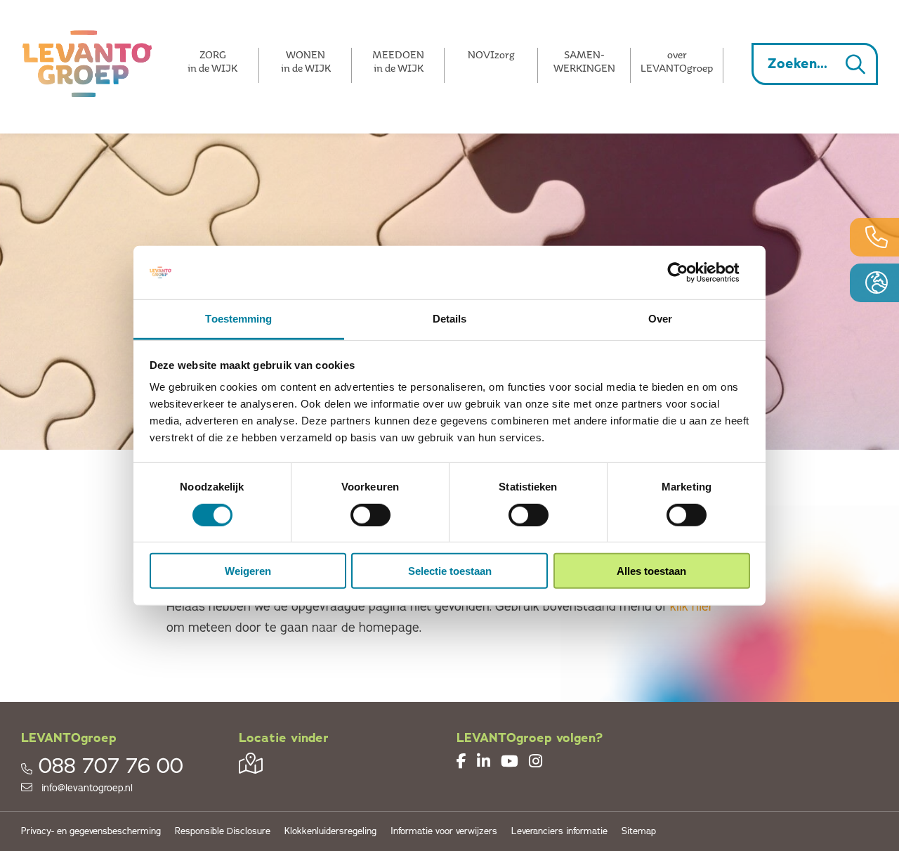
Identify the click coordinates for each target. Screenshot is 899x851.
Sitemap (639, 831)
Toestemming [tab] (238, 319)
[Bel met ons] (874, 237)
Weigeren (248, 571)
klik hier (692, 606)
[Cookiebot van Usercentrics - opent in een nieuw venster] (688, 272)
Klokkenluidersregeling (330, 831)
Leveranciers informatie (559, 831)
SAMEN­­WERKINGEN (584, 61)
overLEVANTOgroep (677, 61)
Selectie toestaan (450, 571)
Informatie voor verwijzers (444, 831)
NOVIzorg (491, 55)
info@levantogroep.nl (86, 788)
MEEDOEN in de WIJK (398, 61)
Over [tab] (660, 319)
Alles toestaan (651, 571)
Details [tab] (450, 319)
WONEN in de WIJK (306, 61)
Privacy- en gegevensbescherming (91, 831)
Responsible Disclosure (222, 831)
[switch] (370, 514)
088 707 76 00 (111, 766)
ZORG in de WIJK (212, 61)
